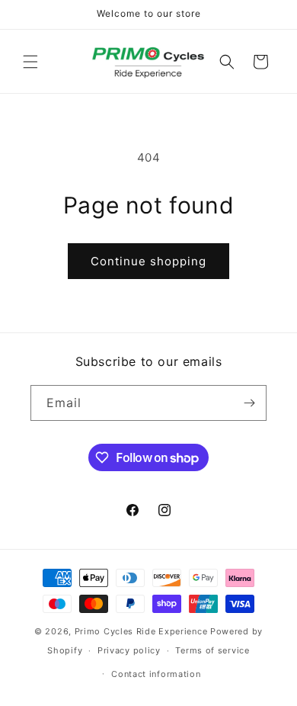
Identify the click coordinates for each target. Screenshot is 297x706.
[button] (30, 62)
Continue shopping (148, 261)
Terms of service (212, 650)
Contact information (155, 674)
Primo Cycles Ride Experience (141, 631)
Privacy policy (129, 650)
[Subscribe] (249, 403)
